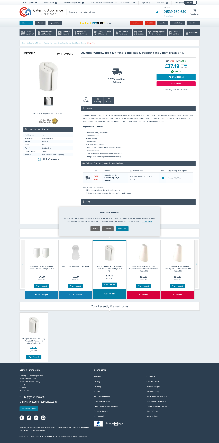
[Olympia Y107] (48, 76)
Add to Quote (176, 83)
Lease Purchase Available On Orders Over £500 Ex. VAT (112, 2)
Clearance (136, 22)
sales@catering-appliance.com (39, 402)
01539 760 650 (175, 12)
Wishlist (184, 89)
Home (23, 43)
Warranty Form (29, 2)
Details (86, 101)
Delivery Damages (153, 386)
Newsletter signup (29, 408)
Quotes (163, 22)
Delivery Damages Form (73, 2)
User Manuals (99, 416)
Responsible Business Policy (156, 401)
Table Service (48, 43)
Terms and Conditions (102, 396)
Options (108, 228)
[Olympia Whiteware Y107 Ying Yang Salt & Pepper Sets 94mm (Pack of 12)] (34, 325)
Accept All (122, 228)
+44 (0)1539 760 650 (33, 397)
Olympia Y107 (91, 43)
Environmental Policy (102, 401)
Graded (150, 22)
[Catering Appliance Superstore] (41, 11)
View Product (41, 285)
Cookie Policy (147, 221)
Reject (95, 228)
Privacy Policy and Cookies (156, 406)
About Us (97, 376)
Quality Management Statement (106, 406)
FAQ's (108, 101)
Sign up (145, 2)
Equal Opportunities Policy (156, 396)
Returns (97, 391)
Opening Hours (152, 416)
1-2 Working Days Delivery (116, 80)
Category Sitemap (100, 411)
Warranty (97, 386)
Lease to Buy (177, 22)
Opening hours (168, 16)
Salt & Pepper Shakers (79, 43)
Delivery (97, 101)
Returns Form (49, 2)
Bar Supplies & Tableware (34, 43)
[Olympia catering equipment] (29, 53)
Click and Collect (152, 381)
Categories (26, 22)
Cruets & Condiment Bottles (62, 43)
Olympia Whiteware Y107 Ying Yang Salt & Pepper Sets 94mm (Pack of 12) (33, 340)
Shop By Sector (152, 411)
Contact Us (150, 376)
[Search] (157, 12)
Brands (40, 22)
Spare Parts (54, 22)
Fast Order (193, 22)
